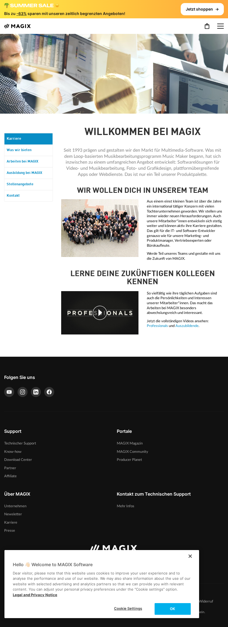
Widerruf (206, 601)
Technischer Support (20, 443)
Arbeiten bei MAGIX (22, 161)
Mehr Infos (125, 506)
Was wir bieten (19, 150)
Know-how (12, 451)
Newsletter (13, 514)
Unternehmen (15, 506)
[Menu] (220, 26)
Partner (10, 468)
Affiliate (10, 476)
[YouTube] (9, 392)
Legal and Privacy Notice (35, 595)
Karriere (14, 139)
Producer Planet (129, 459)
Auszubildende (187, 326)
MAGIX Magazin (130, 443)
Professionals (157, 326)
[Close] (190, 556)
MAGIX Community (132, 451)
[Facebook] (49, 392)
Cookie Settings (128, 608)
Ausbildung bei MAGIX (24, 173)
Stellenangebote (20, 184)
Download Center (18, 459)
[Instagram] (23, 392)
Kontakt (13, 196)
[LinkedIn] (36, 392)
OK (172, 608)
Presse (9, 530)
